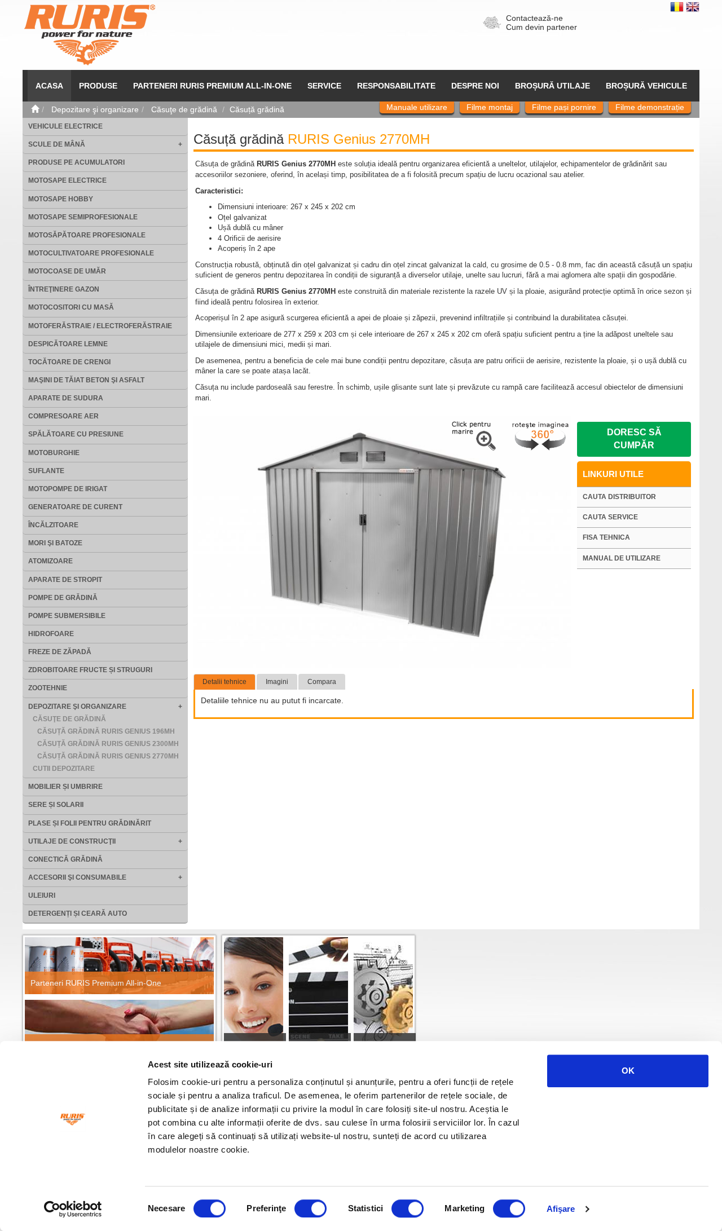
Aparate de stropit (65, 580)
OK (628, 1070)
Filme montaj (489, 107)
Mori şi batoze (55, 543)
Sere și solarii (55, 805)
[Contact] (253, 999)
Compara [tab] (321, 682)
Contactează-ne (534, 18)
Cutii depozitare (64, 769)
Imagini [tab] (277, 682)
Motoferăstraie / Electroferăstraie (100, 326)
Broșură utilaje (552, 85)
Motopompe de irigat (67, 489)
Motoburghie (54, 453)
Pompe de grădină (63, 598)
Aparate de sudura (65, 398)
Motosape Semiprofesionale (83, 217)
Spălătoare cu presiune (76, 434)
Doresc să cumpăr (634, 438)
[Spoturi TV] (318, 999)
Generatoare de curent (75, 507)
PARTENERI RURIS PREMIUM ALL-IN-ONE (212, 85)
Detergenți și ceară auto (77, 913)
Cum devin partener (541, 27)
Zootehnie (47, 688)
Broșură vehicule (646, 85)
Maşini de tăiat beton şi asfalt (86, 380)
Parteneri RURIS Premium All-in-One (95, 982)
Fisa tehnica (606, 537)
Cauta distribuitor (619, 497)
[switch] (310, 1208)
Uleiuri (41, 895)
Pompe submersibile (66, 616)
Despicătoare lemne (68, 344)
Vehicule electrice (65, 126)
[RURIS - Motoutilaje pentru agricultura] (90, 34)
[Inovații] (383, 999)
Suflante (46, 471)
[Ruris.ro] (35, 109)
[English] (692, 6)
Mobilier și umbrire (65, 787)
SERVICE (324, 85)
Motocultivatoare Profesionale (91, 253)
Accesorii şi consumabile (77, 877)
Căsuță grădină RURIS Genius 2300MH (108, 744)
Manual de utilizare (622, 558)
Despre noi (475, 85)
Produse (98, 85)
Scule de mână (56, 144)
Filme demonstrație (649, 107)
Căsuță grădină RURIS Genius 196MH (106, 731)
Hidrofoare (51, 634)
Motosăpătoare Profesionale (87, 235)
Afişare (561, 1209)
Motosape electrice (67, 180)
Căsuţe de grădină (69, 719)
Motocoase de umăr (67, 271)
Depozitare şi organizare (77, 707)
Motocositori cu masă (71, 307)
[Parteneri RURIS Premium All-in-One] (119, 965)
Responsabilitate (396, 85)
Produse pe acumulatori (76, 162)
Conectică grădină (65, 859)
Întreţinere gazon (63, 289)
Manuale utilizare (416, 107)
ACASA (49, 85)
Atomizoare (50, 561)
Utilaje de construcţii (72, 841)
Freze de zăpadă (59, 652)
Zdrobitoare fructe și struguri (90, 670)
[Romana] (678, 6)
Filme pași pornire (564, 107)
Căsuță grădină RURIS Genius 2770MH (108, 756)
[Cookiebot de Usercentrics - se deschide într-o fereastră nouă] (73, 1209)
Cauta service (610, 517)
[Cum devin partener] (119, 1028)
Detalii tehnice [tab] (224, 682)
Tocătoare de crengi (69, 362)
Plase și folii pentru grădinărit (89, 823)
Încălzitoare (53, 525)
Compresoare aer (63, 416)
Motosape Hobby (60, 199)
